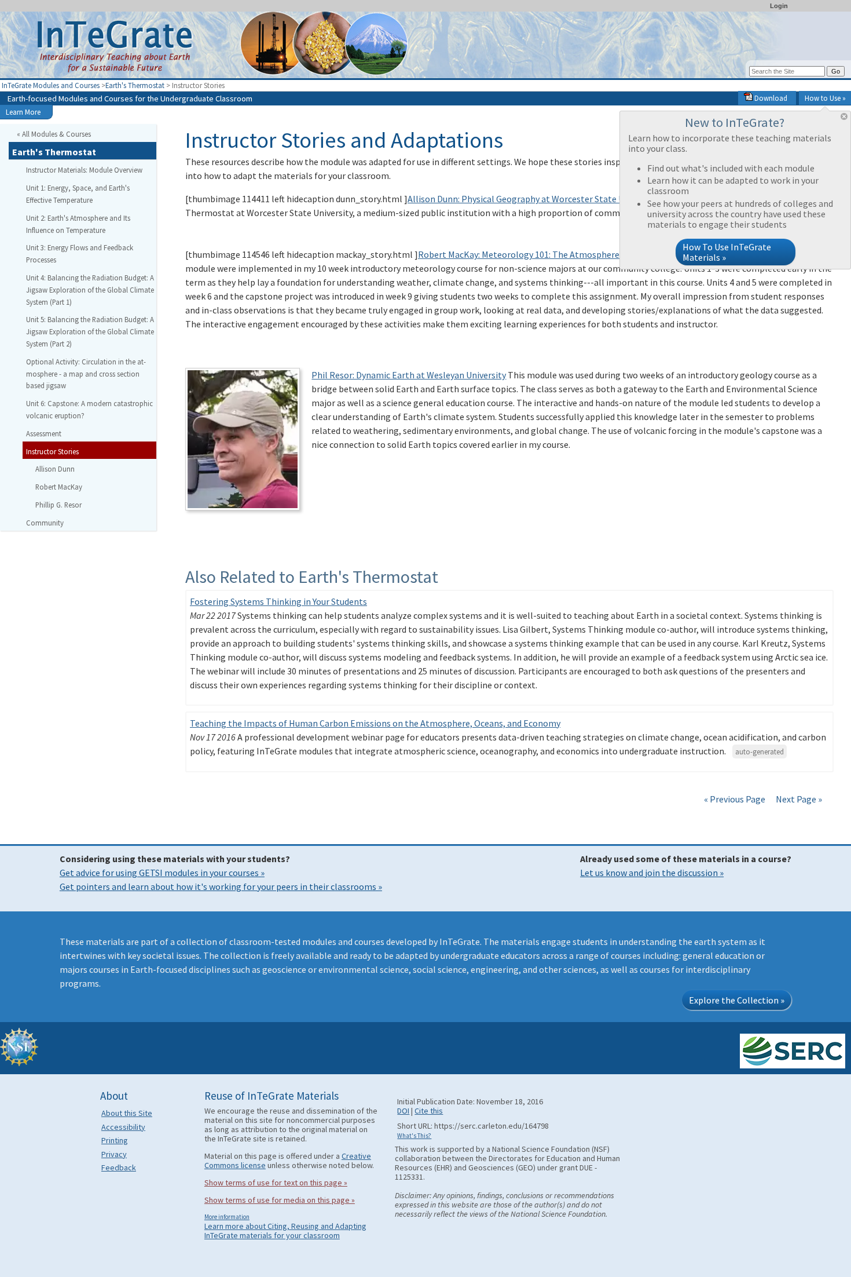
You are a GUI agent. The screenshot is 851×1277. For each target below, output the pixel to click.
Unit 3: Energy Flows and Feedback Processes (79, 253)
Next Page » (798, 799)
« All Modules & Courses (54, 133)
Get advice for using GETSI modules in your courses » (162, 872)
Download (770, 98)
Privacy (114, 1154)
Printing (114, 1140)
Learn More (23, 111)
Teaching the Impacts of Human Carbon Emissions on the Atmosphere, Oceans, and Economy (375, 723)
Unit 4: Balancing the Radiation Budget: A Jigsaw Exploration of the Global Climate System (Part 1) (90, 290)
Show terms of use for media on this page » (279, 1200)
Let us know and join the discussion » (652, 872)
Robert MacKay (58, 486)
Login (779, 5)
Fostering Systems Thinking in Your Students (278, 601)
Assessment (43, 433)
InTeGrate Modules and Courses (51, 85)
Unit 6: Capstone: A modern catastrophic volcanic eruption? (89, 409)
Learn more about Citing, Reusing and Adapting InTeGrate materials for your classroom (285, 1230)
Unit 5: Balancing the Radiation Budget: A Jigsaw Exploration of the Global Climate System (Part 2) (90, 331)
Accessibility (123, 1127)
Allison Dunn (55, 468)
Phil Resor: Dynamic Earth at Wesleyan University (408, 375)
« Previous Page (734, 799)
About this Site (126, 1113)
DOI (403, 1110)
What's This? (414, 1136)
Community (45, 522)
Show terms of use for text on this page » (275, 1182)
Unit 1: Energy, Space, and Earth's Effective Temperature (78, 194)
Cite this (429, 1110)
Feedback (118, 1167)
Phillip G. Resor (58, 504)
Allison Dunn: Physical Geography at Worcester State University (533, 199)
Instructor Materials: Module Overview (84, 169)
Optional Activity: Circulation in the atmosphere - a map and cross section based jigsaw (86, 374)
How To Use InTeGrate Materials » (727, 252)
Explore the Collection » (736, 1000)
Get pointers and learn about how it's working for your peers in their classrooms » (221, 886)
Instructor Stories (52, 451)
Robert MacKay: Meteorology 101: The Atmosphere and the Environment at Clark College (594, 254)
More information (227, 1217)
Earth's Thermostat (134, 85)
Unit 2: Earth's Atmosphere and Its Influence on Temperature (78, 224)
